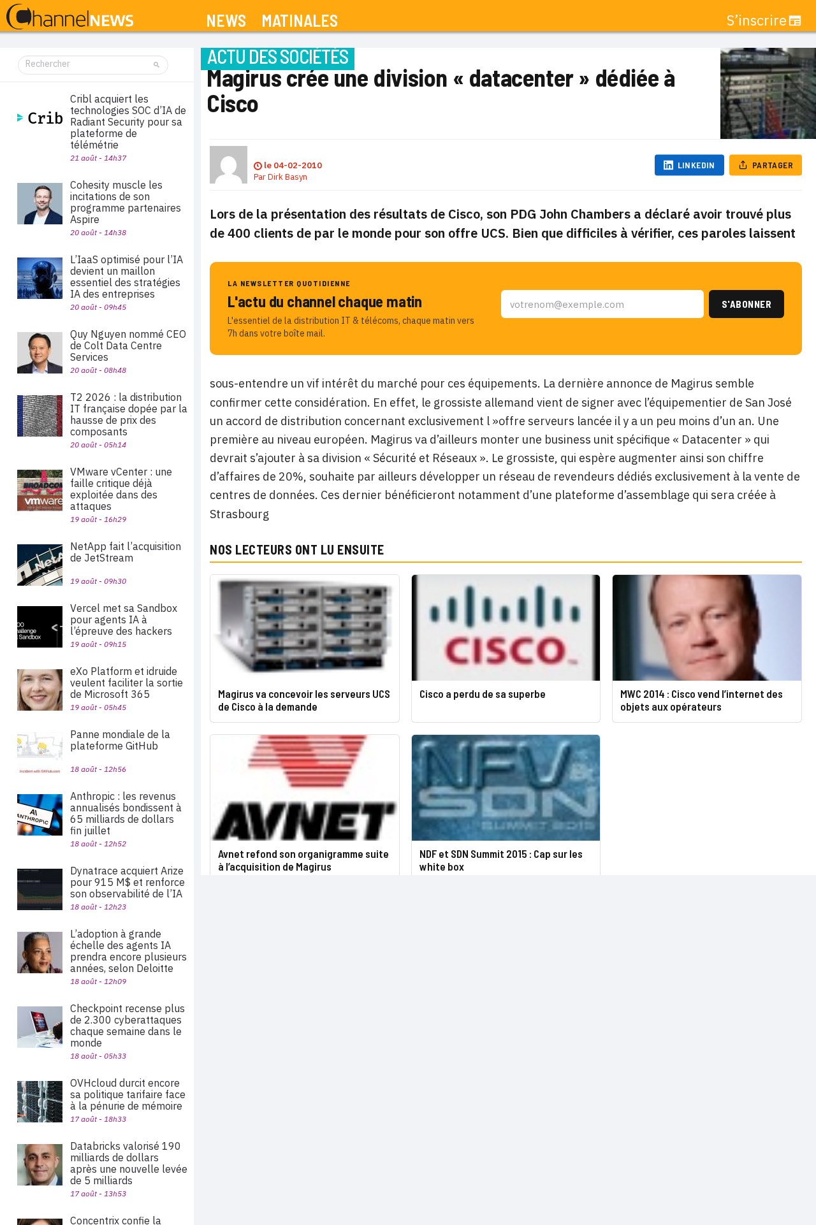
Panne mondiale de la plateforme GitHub (120, 740)
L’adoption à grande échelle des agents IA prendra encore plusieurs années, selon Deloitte (128, 951)
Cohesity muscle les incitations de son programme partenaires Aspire (125, 202)
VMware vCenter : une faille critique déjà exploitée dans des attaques (121, 488)
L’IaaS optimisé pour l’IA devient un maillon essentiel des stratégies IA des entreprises (126, 276)
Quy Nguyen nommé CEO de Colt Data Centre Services (128, 345)
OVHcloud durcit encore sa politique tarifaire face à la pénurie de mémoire (128, 1094)
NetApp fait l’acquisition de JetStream (125, 552)
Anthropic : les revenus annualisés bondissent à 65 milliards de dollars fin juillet (126, 813)
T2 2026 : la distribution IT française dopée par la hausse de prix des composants (128, 414)
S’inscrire (757, 20)
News (226, 20)
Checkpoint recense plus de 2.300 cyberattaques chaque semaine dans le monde (127, 1025)
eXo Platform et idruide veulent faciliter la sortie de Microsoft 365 (126, 682)
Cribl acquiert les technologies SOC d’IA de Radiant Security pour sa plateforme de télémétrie (128, 121)
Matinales (299, 20)
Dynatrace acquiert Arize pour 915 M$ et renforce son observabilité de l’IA (127, 882)
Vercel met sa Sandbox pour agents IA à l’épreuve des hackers (123, 619)
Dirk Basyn (287, 176)
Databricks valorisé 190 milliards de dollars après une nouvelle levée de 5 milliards (128, 1163)
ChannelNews (69, 17)
